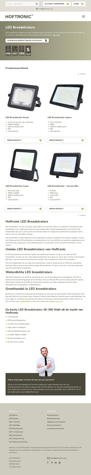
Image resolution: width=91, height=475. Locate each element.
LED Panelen (14, 419)
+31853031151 (25, 301)
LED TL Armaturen (16, 432)
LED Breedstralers (16, 429)
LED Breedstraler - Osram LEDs (63, 186)
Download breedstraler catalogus (24, 40)
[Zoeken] (36, 4)
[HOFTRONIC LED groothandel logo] (19, 16)
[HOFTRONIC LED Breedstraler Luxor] (24, 166)
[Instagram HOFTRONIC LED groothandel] (53, 462)
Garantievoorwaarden (55, 429)
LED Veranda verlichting (18, 442)
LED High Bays (14, 425)
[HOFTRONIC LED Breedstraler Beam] (24, 97)
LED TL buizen (14, 422)
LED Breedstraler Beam (17, 117)
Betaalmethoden (53, 419)
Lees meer (56, 35)
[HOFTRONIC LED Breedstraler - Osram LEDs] (66, 166)
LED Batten (13, 415)
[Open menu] (83, 16)
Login (76, 4)
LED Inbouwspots (15, 435)
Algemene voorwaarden (56, 422)
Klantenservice (52, 415)
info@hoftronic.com (55, 301)
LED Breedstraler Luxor (17, 186)
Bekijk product (14, 140)
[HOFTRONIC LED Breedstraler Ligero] (66, 97)
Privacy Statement (54, 425)
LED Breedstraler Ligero (60, 117)
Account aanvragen (54, 4)
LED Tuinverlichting (16, 438)
